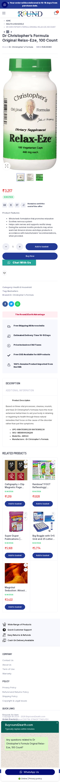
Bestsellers (13, 291)
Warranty (6, 673)
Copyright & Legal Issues (14, 700)
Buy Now (30, 256)
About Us (6, 664)
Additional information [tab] (20, 390)
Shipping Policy (9, 696)
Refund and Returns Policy (15, 692)
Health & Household (15, 24)
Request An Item (10, 714)
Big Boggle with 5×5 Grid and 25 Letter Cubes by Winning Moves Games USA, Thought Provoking (43, 537)
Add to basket (41, 246)
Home (8, 21)
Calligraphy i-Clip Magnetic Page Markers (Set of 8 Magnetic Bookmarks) (14, 486)
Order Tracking (9, 719)
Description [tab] (13, 383)
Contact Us (7, 660)
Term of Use (8, 669)
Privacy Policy (9, 687)
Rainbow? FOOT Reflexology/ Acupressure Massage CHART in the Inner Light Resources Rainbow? (43, 486)
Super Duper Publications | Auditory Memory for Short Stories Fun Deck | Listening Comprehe (16, 537)
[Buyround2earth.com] (30, 13)
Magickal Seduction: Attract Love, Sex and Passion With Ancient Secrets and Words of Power (16, 589)
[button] (7, 166)
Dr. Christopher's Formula (22, 295)
